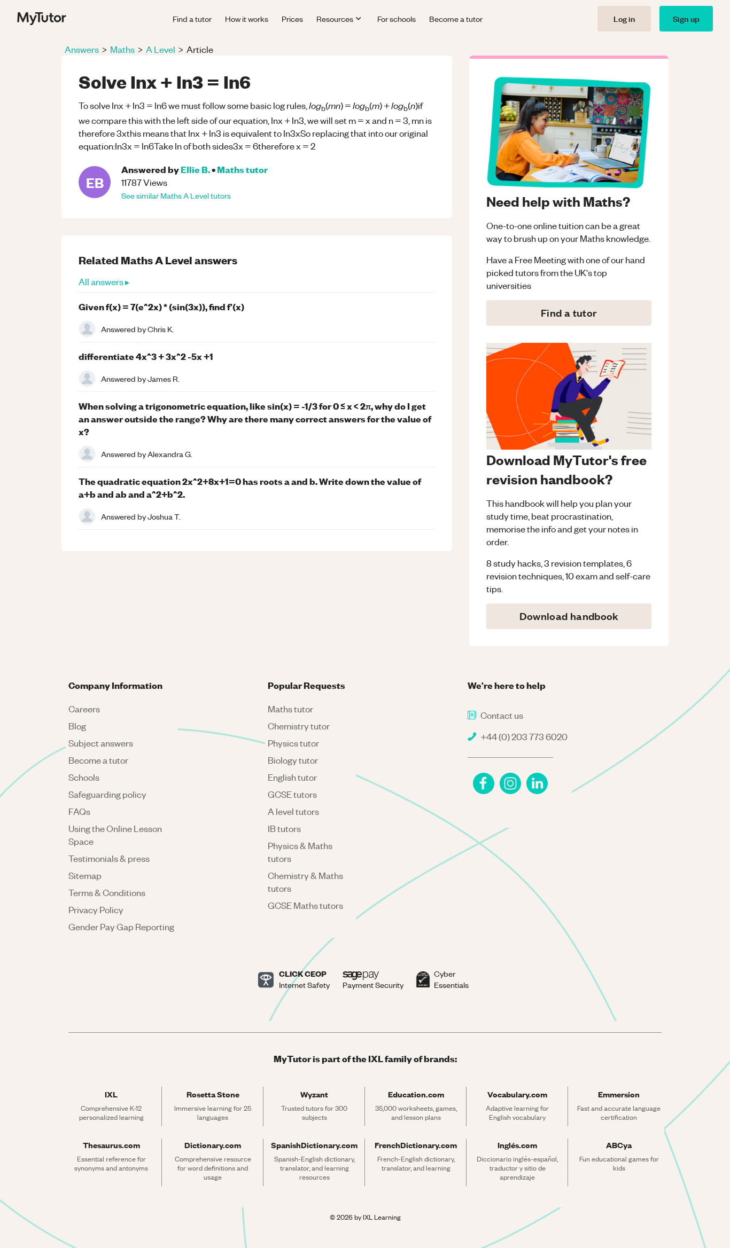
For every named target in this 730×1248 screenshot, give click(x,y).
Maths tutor (242, 169)
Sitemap (85, 875)
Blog (77, 726)
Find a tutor (192, 18)
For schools (396, 18)
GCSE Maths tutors (305, 905)
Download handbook (569, 616)
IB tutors (284, 828)
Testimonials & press (109, 858)
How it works (246, 18)
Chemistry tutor (299, 726)
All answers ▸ (104, 281)
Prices (292, 18)
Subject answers (100, 743)
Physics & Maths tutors (300, 851)
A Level (160, 49)
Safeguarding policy (107, 794)
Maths (122, 49)
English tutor (292, 777)
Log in (624, 18)
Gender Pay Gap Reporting (121, 926)
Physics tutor (293, 743)
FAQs (79, 811)
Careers (84, 709)
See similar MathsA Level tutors (176, 195)
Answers (82, 49)
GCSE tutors (292, 794)
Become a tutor (456, 18)
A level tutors (293, 811)
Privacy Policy (95, 909)
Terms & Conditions (106, 892)
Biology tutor (293, 760)
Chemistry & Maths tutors (305, 881)
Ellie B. (195, 169)
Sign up (686, 18)
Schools (83, 777)
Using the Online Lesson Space (115, 834)
